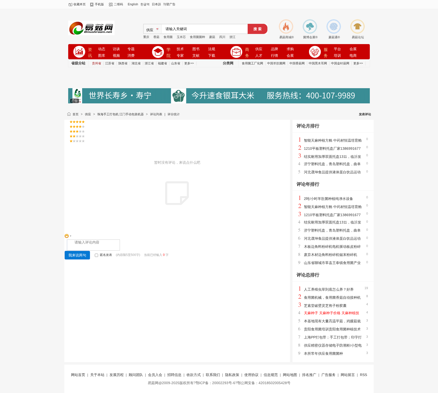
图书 (195, 49)
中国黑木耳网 (318, 63)
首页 (75, 114)
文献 (195, 56)
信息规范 (271, 375)
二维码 (118, 4)
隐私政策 (232, 375)
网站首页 (78, 375)
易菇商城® (286, 37)
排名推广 (309, 375)
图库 (101, 56)
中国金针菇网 (340, 63)
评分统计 (174, 114)
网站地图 (290, 375)
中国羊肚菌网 (276, 63)
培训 (337, 56)
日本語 (156, 4)
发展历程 (117, 375)
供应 (258, 49)
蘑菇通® (334, 37)
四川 (222, 37)
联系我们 (213, 375)
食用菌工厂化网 (252, 63)
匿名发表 (105, 255)
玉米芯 (181, 37)
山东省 (175, 63)
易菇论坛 (358, 37)
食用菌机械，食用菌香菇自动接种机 (332, 297)
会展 (290, 56)
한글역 (145, 4)
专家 (180, 56)
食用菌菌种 (197, 37)
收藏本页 (80, 4)
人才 (258, 56)
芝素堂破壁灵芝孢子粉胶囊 (325, 306)
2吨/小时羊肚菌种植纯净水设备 (328, 199)
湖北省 (136, 63)
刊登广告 (169, 4)
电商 (353, 56)
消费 (131, 56)
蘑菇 (212, 37)
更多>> (189, 63)
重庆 (146, 37)
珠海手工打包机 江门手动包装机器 (120, 114)
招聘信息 (174, 375)
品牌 (274, 49)
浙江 (232, 37)
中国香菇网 (297, 63)
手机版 (99, 4)
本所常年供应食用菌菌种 (323, 353)
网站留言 (348, 375)
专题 (131, 49)
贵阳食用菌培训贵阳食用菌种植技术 (332, 329)
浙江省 (149, 63)
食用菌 (168, 37)
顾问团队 (136, 375)
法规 (211, 49)
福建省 (162, 63)
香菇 (156, 37)
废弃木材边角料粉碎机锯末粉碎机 (330, 255)
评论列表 (156, 114)
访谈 (116, 49)
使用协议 (251, 375)
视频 (116, 56)
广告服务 (328, 375)
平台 (337, 49)
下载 (211, 56)
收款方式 (194, 375)
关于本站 (97, 375)
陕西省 (122, 63)
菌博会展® (310, 37)
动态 (101, 49)
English (133, 4)
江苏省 (109, 63)
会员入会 (155, 375)
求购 (290, 49)
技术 (180, 49)
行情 (274, 56)
